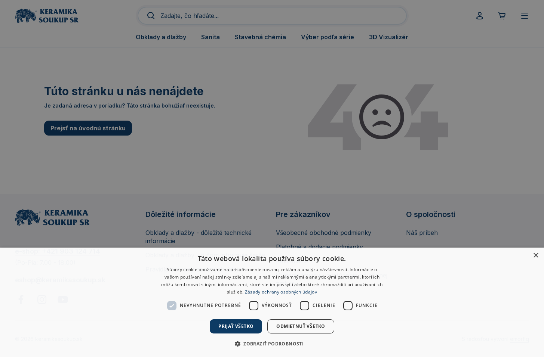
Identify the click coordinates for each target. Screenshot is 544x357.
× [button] (535, 255)
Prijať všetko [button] (235, 326)
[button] (272, 343)
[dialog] (272, 302)
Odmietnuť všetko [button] (300, 326)
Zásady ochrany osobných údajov (281, 292)
